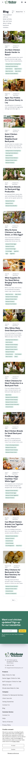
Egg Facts (16, 251)
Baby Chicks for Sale (8, 675)
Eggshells (12, 253)
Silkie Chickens (9, 356)
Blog (3, 708)
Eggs (7, 253)
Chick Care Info (7, 698)
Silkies (6, 337)
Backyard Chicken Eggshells (12, 495)
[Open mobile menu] (2, 2)
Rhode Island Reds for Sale (10, 688)
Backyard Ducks (9, 203)
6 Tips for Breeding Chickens (12, 445)
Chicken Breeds (9, 354)
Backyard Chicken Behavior (12, 73)
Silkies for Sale (6, 685)
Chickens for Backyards (11, 593)
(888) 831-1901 (10, 665)
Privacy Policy (16, 741)
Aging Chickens (18, 68)
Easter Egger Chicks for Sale (11, 678)
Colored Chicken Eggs (10, 248)
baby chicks (14, 287)
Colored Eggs (9, 251)
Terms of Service (7, 722)
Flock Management (10, 545)
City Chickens (18, 354)
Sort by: (13, 11)
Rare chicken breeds (10, 57)
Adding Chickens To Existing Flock (13, 64)
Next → (14, 600)
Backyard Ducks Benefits (11, 205)
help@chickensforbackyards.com (15, 667)
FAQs (4, 718)
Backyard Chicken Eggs (11, 244)
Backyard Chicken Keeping (11, 296)
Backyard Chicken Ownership (12, 404)
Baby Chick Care (9, 71)
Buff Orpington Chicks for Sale (11, 681)
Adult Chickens (9, 68)
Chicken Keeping (9, 543)
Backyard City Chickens (11, 304)
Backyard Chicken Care (11, 447)
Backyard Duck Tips (10, 201)
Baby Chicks (18, 71)
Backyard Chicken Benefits (12, 397)
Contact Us (6, 705)
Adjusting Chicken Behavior (12, 66)
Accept (13, 745)
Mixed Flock (18, 545)
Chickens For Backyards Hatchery (12, 695)
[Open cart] (25, 2)
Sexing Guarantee (8, 702)
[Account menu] (21, 2)
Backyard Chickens (10, 162)
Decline (13, 749)
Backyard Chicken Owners (11, 349)
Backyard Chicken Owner (11, 160)
